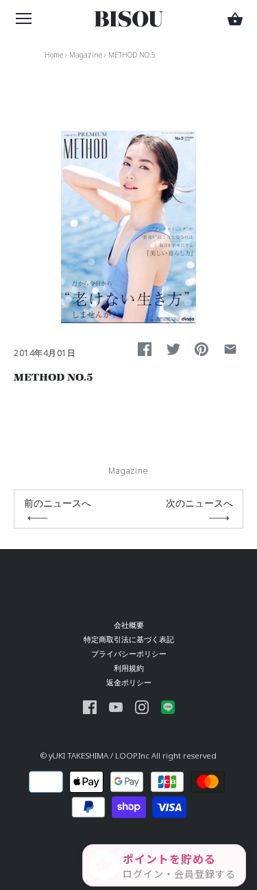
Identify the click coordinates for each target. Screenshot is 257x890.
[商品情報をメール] (230, 349)
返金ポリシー (128, 682)
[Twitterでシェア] (173, 349)
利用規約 (129, 668)
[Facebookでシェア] (144, 349)
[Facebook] (90, 706)
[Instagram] (142, 706)
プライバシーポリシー (129, 653)
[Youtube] (116, 706)
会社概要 (129, 625)
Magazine (85, 55)
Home (54, 55)
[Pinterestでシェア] (201, 349)
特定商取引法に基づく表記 (129, 639)
